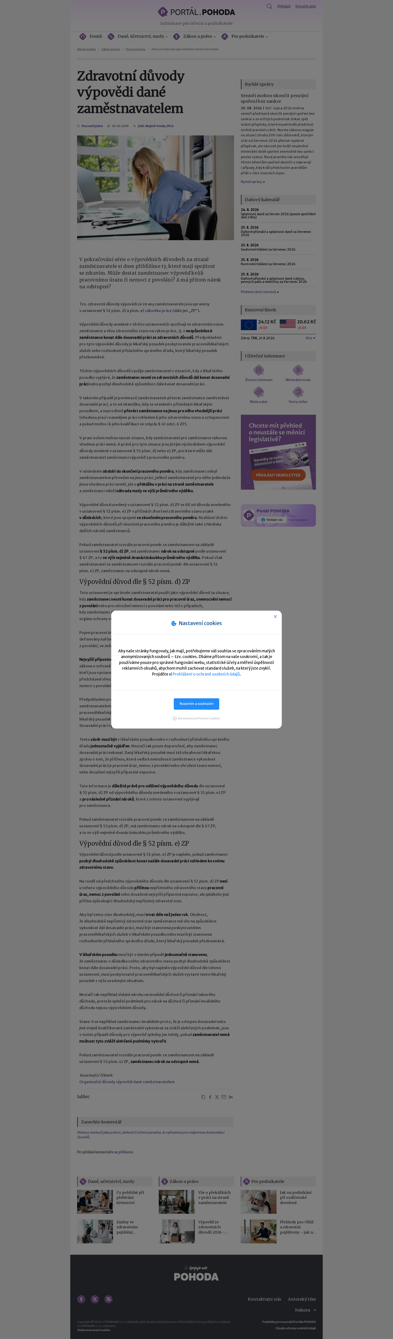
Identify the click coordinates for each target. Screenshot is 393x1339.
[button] (196, 718)
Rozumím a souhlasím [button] (197, 704)
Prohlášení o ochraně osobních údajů (206, 674)
